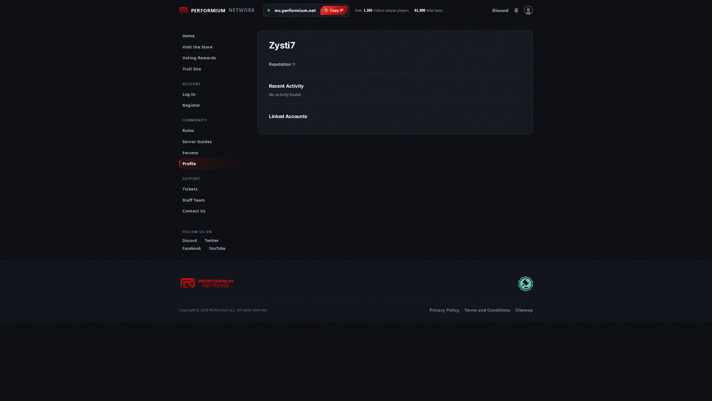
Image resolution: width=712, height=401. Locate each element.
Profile (189, 163)
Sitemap (524, 310)
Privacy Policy (444, 310)
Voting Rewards (199, 57)
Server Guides (197, 141)
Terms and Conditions (487, 310)
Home (188, 35)
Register (191, 105)
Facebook (191, 248)
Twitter (212, 240)
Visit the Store (197, 47)
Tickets (189, 189)
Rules (188, 130)
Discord (500, 10)
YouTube (217, 248)
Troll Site (191, 69)
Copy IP (336, 10)
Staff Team (193, 200)
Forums (190, 152)
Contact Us (193, 211)
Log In (189, 94)
